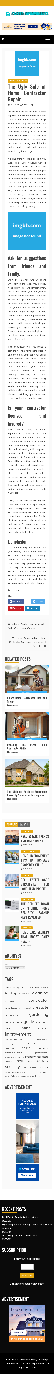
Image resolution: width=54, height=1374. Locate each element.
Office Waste (9, 1048)
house (25, 1028)
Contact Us (12, 1359)
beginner (20, 988)
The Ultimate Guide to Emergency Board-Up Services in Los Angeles (27, 793)
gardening (38, 1014)
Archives (9, 963)
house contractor (42, 1028)
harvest (38, 1022)
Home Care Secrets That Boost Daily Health (35, 936)
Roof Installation (42, 1061)
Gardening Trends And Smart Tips (19, 1235)
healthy (45, 1022)
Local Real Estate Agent (13, 1040)
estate (42, 1007)
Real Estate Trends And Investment (35, 838)
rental (20, 1060)
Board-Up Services (41, 988)
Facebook (17, 601)
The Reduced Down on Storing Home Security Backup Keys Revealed (35, 910)
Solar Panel (44, 1067)
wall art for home (11, 1076)
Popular (12, 824)
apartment (10, 987)
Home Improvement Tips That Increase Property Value (35, 860)
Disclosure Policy (28, 1359)
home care (10, 1028)
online (26, 1048)
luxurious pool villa (11, 1044)
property (30, 1056)
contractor (16, 590)
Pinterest (17, 608)
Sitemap (43, 1359)
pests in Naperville (41, 1053)
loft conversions (42, 1040)
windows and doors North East (29, 1076)
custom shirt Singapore (13, 1008)
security (12, 1066)
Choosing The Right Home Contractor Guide (27, 746)
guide (29, 1021)
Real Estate (27, 832)
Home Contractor (18, 80)
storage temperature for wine (15, 1072)
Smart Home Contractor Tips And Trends (27, 699)
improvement (18, 1034)
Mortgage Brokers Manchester (37, 1044)
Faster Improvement (33, 1283)
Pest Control (43, 1048)
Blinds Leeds (28, 988)
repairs (29, 1061)
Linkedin (33, 608)
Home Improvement (30, 851)
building (10, 993)
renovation (9, 1061)
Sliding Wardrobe (30, 1067)
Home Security (28, 899)
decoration (29, 1008)
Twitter (39, 601)
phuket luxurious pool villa (14, 1057)
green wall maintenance (13, 1022)
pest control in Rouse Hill (14, 1053)
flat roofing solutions (12, 1015)
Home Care (27, 928)
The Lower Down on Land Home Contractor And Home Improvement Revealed (27, 642)
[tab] (11, 824)
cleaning (40, 993)
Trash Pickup (43, 1072)
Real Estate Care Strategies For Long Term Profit (35, 884)
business (24, 993)
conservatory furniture (13, 1001)
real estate (42, 1056)
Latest (24, 824)
